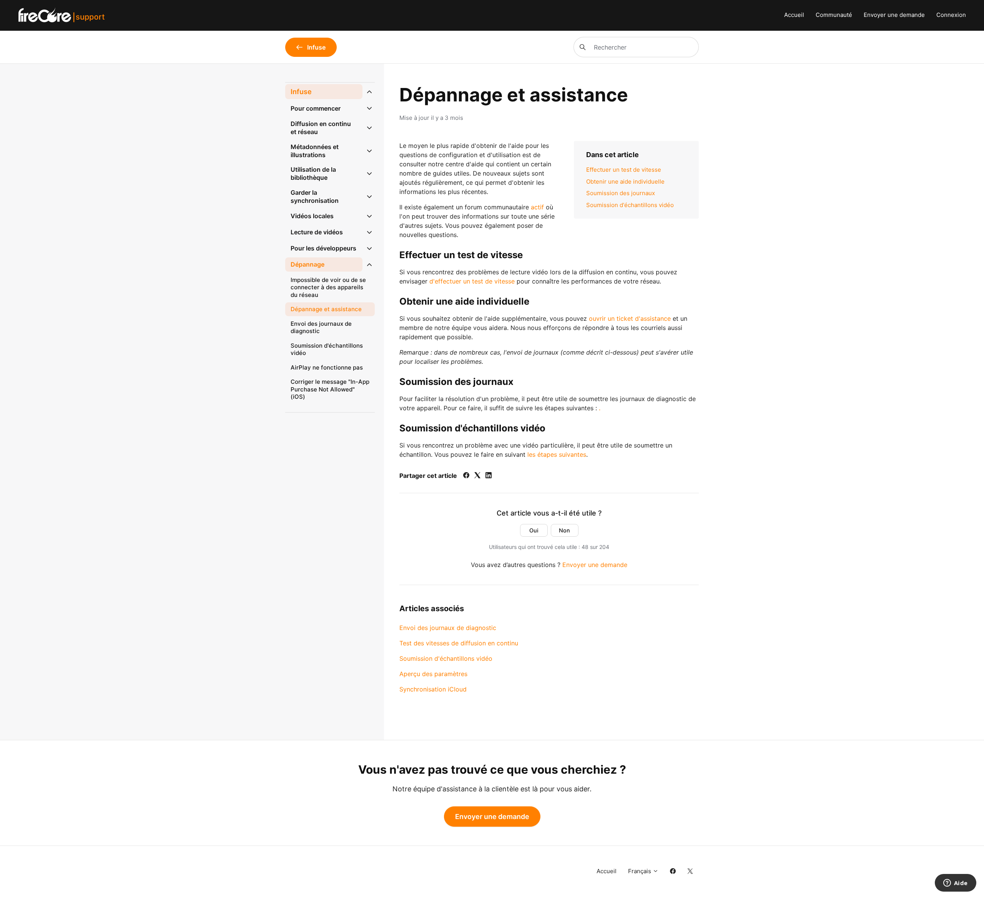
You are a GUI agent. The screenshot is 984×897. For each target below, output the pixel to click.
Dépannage (307, 264)
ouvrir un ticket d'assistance (630, 318)
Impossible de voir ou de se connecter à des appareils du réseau (328, 287)
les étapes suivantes (556, 454)
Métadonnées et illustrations (315, 151)
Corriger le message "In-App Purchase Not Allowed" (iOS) (330, 389)
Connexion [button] (951, 14)
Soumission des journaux (620, 193)
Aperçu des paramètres (433, 674)
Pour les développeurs (323, 248)
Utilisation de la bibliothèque (313, 173)
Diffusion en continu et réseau (321, 128)
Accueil (794, 14)
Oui (534, 530)
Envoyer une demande (894, 14)
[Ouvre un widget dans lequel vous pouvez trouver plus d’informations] (955, 883)
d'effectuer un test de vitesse (472, 281)
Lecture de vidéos (317, 232)
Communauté (834, 14)
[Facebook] (466, 476)
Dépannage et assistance (326, 309)
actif (537, 207)
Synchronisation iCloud (433, 689)
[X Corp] (477, 476)
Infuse (301, 92)
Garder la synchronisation (315, 196)
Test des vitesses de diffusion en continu (458, 643)
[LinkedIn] (488, 476)
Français (640, 871)
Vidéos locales (312, 216)
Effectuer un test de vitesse (623, 169)
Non (564, 530)
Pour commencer (316, 108)
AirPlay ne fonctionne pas (327, 367)
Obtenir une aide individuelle (625, 181)
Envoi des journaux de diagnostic (447, 628)
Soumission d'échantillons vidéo (630, 205)
